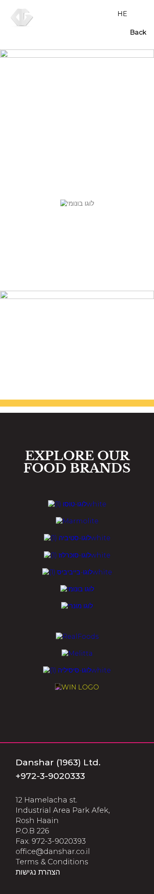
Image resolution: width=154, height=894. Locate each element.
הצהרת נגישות (38, 872)
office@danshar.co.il (53, 851)
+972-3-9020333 (50, 776)
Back (137, 32)
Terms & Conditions (52, 861)
